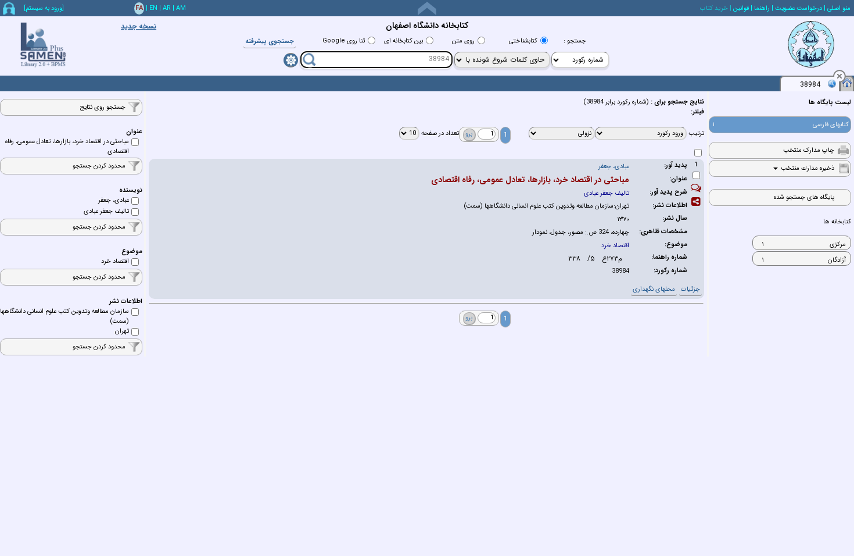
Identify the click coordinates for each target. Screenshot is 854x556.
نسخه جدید (138, 26)
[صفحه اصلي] (847, 82)
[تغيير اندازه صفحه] (427, 8)
